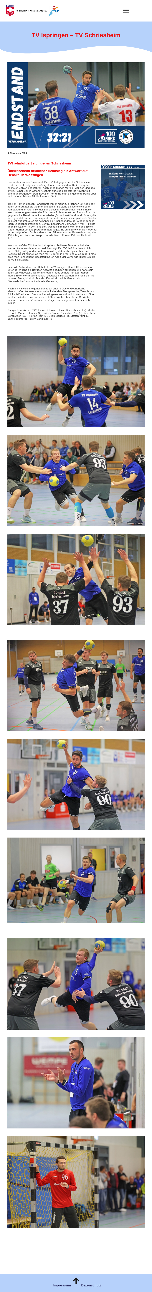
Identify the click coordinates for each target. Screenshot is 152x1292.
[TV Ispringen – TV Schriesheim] (76, 105)
